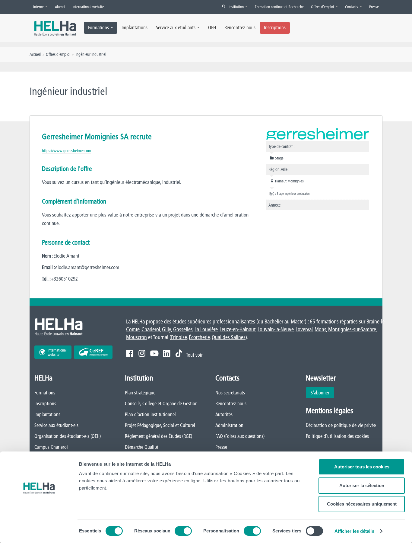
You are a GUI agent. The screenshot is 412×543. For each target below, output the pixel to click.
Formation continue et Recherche (279, 6)
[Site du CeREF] (93, 352)
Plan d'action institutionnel (150, 414)
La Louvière (206, 329)
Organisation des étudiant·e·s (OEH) (67, 436)
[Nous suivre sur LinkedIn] (167, 353)
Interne (39, 6)
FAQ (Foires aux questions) (240, 436)
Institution (237, 6)
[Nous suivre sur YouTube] (154, 353)
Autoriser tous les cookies (361, 466)
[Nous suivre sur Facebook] (130, 353)
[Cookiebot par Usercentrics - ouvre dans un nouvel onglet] (39, 531)
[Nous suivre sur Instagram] (142, 353)
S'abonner (320, 393)
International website (88, 6)
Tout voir (194, 355)
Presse (374, 6)
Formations (98, 27)
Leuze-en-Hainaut (237, 329)
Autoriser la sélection (361, 485)
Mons (320, 329)
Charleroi (150, 329)
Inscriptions (275, 27)
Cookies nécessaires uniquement (362, 503)
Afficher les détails (354, 531)
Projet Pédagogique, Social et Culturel (160, 425)
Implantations (134, 27)
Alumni (60, 6)
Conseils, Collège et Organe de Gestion (161, 403)
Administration (229, 425)
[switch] (183, 531)
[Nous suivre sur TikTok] (179, 353)
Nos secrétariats (230, 393)
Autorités (224, 414)
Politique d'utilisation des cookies (337, 436)
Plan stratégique (140, 393)
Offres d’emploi (323, 6)
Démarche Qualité (141, 447)
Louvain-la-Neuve (275, 329)
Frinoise (179, 337)
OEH (212, 27)
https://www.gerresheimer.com (66, 150)
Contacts (352, 6)
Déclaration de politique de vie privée (341, 425)
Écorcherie (199, 337)
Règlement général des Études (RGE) (158, 436)
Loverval (304, 329)
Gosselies (182, 329)
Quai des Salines (229, 337)
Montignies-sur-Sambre (352, 329)
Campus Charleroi (51, 447)
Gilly (166, 329)
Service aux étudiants (175, 27)
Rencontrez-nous (239, 27)
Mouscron (136, 337)
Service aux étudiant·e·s (56, 425)
